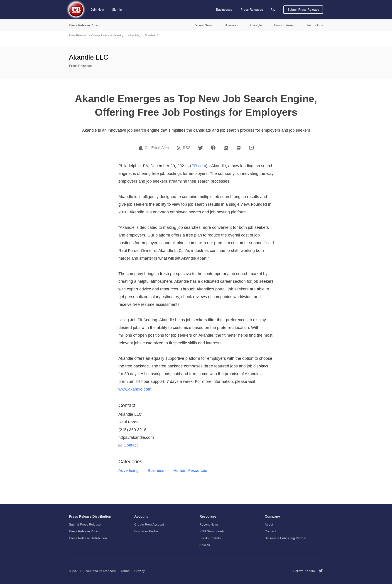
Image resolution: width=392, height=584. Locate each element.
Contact (131, 445)
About (269, 524)
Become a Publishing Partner (285, 538)
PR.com (198, 166)
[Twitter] (200, 147)
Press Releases (78, 35)
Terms (125, 570)
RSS (187, 148)
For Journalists (210, 538)
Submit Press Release (303, 9)
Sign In (117, 9)
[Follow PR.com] (319, 570)
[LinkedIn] (226, 147)
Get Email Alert (157, 148)
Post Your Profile (146, 531)
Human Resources (190, 470)
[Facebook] (213, 147)
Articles (204, 545)
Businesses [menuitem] (224, 9)
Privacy (139, 570)
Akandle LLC (152, 35)
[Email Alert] (141, 148)
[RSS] (179, 148)
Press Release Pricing (84, 531)
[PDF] (238, 147)
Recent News (208, 524)
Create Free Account (149, 524)
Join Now (97, 9)
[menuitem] (273, 10)
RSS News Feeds (212, 531)
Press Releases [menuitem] (251, 9)
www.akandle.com (134, 389)
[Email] (251, 147)
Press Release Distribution (88, 538)
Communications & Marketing (107, 35)
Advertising (134, 35)
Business (156, 470)
